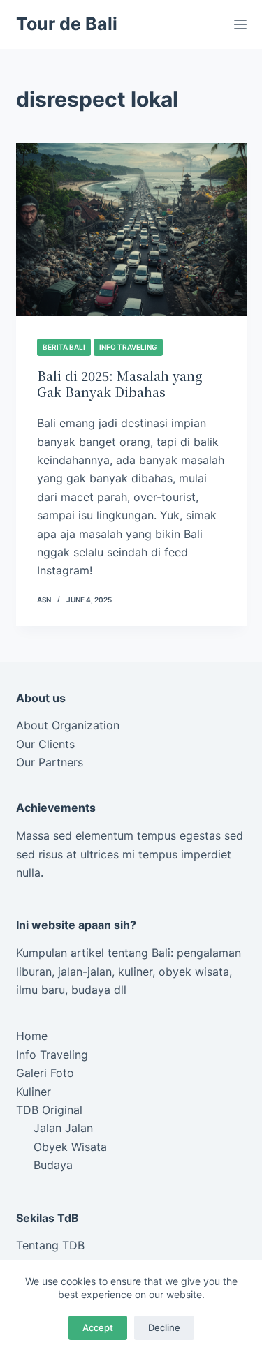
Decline (164, 1327)
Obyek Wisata (70, 1147)
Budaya (53, 1165)
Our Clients (45, 744)
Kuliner (33, 1092)
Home (32, 1036)
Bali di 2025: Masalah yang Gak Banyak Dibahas (120, 383)
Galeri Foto (45, 1073)
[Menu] (240, 24)
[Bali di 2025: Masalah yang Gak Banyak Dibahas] (131, 229)
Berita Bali (64, 347)
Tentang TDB (50, 1245)
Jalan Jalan (63, 1128)
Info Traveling (128, 347)
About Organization (67, 725)
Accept (97, 1327)
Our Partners (49, 762)
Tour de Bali (66, 23)
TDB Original (49, 1110)
